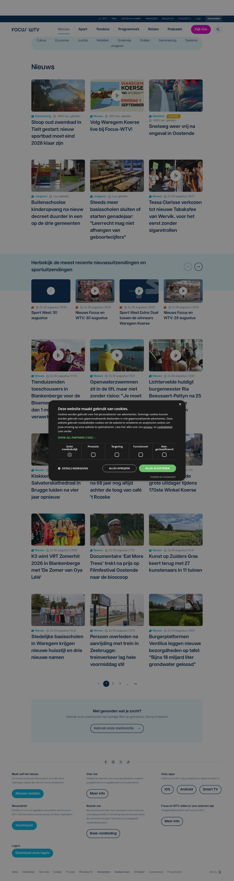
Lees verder (65, 431)
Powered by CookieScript (163, 477)
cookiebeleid (164, 427)
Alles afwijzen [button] (119, 468)
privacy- (148, 427)
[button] (117, 437)
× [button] (180, 404)
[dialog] (117, 440)
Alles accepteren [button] (157, 468)
